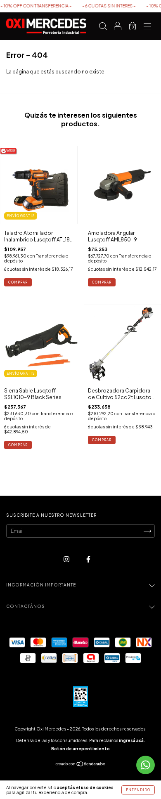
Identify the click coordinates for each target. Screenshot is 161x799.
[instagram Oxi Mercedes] (67, 559)
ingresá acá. (132, 740)
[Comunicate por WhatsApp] (145, 765)
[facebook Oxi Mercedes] (88, 559)
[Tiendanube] (81, 765)
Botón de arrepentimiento (80, 748)
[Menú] (147, 27)
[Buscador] (103, 27)
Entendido (138, 790)
